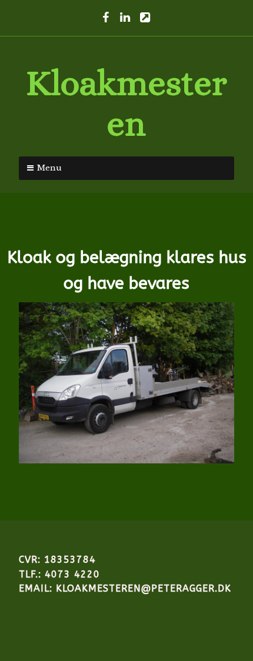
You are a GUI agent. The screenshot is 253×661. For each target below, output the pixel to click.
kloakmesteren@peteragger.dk (143, 588)
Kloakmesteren (126, 102)
